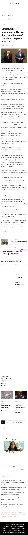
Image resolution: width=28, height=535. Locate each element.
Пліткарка (14, 3)
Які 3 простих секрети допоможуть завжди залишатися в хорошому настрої (20, 281)
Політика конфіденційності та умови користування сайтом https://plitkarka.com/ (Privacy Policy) (14, 530)
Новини (4, 24)
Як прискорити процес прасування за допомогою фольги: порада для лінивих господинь (12, 504)
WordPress (17, 528)
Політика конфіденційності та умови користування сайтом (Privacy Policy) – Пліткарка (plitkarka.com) (13, 514)
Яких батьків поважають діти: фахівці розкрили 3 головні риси (11, 498)
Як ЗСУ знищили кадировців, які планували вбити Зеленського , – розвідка (11, 149)
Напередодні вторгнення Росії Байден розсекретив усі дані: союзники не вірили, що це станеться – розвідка (13, 482)
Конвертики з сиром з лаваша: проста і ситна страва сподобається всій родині (13, 488)
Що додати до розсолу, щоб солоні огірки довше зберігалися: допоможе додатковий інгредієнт (6, 382)
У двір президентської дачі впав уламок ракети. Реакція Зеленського (6, 407)
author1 (6, 45)
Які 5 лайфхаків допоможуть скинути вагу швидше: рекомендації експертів (12, 493)
